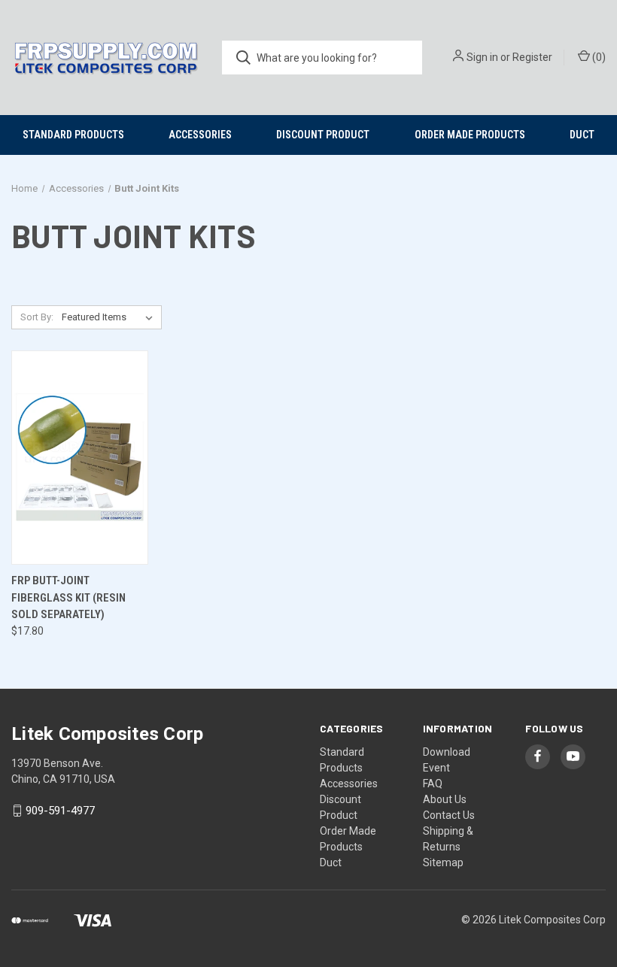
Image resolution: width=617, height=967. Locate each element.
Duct (582, 135)
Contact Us (449, 815)
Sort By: (36, 317)
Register (532, 57)
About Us (445, 799)
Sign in (482, 57)
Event (436, 768)
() (598, 57)
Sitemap (443, 862)
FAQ (432, 784)
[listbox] (110, 317)
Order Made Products (470, 135)
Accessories (200, 135)
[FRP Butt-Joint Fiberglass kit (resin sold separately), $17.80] (79, 457)
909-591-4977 (60, 810)
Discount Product (322, 135)
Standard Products (73, 135)
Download (446, 752)
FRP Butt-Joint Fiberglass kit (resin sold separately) (68, 597)
